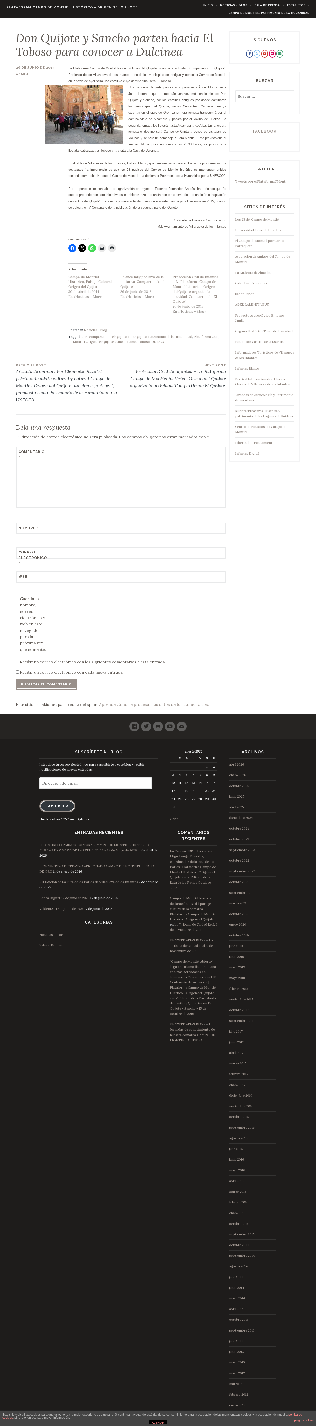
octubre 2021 (239, 882)
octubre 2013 (239, 1320)
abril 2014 (236, 1309)
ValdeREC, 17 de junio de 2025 (62, 909)
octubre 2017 (239, 1010)
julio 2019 (236, 946)
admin (22, 74)
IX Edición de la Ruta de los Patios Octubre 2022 (190, 882)
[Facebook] (134, 724)
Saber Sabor (244, 294)
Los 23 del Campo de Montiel (257, 219)
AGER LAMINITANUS (252, 304)
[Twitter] (146, 724)
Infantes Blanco (247, 368)
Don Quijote (137, 337)
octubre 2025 (239, 786)
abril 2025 (236, 807)
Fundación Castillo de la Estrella (259, 342)
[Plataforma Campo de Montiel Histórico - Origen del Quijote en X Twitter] (257, 53)
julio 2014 (236, 1277)
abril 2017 (236, 1053)
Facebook (264, 131)
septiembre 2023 (242, 850)
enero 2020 (237, 924)
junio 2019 (236, 957)
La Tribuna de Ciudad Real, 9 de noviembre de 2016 (191, 945)
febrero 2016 (238, 1202)
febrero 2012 (238, 1394)
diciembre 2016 (240, 1095)
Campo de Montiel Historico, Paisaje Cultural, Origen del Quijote (90, 282)
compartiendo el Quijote (108, 337)
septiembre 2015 (242, 1234)
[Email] (182, 724)
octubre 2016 (239, 1117)
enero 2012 (237, 1405)
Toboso (144, 342)
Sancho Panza (126, 342)
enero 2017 (237, 1085)
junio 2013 (236, 1352)
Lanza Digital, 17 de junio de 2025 (64, 898)
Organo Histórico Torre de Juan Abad (264, 331)
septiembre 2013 (242, 1330)
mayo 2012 (237, 1373)
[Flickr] (158, 724)
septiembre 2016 (242, 1128)
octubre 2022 (239, 860)
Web (23, 577)
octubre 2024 (239, 828)
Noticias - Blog (95, 330)
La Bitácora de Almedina (253, 273)
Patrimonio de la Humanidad (170, 337)
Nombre (28, 528)
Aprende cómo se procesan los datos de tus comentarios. (154, 704)
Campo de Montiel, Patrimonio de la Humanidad (269, 12)
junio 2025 (236, 796)
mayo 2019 (237, 967)
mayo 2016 (237, 1170)
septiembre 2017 (242, 1021)
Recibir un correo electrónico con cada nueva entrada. (72, 672)
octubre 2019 (239, 935)
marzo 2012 (237, 1384)
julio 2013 (236, 1341)
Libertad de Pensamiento (254, 443)
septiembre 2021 (242, 893)
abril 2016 (236, 1181)
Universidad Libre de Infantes (258, 230)
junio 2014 (236, 1288)
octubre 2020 (239, 914)
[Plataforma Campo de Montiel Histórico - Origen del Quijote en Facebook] (249, 53)
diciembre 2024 (241, 818)
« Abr (174, 819)
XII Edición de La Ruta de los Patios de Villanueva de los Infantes (89, 882)
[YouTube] (170, 724)
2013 (84, 337)
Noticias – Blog (234, 5)
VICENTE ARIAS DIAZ (187, 940)
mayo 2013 (237, 1362)
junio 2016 (236, 1159)
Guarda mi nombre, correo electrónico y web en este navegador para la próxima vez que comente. (33, 624)
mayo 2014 (237, 1298)
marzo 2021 (237, 903)
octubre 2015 (239, 1224)
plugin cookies (304, 1420)
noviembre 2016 (241, 1106)
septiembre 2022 (242, 871)
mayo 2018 (237, 978)
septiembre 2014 (242, 1256)
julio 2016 (236, 1149)
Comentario (31, 454)
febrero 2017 (238, 1074)
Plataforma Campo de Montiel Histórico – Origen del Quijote (72, 7)
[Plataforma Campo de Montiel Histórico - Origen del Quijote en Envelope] (279, 53)
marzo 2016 (238, 1192)
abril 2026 (236, 764)
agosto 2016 (238, 1138)
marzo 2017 (237, 1063)
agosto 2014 (238, 1266)
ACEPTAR (158, 1422)
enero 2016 (237, 1213)
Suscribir (57, 806)
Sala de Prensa (267, 5)
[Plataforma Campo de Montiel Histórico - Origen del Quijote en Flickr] (272, 53)
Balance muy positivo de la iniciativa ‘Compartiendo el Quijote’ (142, 282)
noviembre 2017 (241, 999)
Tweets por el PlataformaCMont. (260, 181)
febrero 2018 (238, 989)
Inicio (208, 5)
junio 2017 (236, 1042)
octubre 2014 (239, 1245)
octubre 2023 (239, 839)
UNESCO (158, 342)
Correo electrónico (31, 557)
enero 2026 (237, 775)
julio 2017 (236, 1031)
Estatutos (296, 5)
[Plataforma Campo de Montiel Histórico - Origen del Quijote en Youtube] (264, 53)
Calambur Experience (251, 283)
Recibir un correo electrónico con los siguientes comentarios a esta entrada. (93, 662)
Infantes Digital (247, 453)
